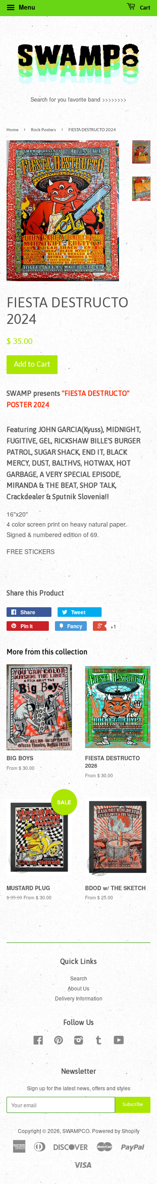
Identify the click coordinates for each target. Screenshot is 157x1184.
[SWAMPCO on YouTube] (119, 1041)
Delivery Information (78, 998)
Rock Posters (43, 130)
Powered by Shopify (116, 1130)
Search (78, 978)
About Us (78, 988)
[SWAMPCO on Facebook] (38, 1041)
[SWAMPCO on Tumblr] (98, 1041)
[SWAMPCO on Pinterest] (58, 1041)
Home (12, 130)
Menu (26, 7)
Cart (144, 8)
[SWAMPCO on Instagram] (78, 1041)
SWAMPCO (75, 1130)
